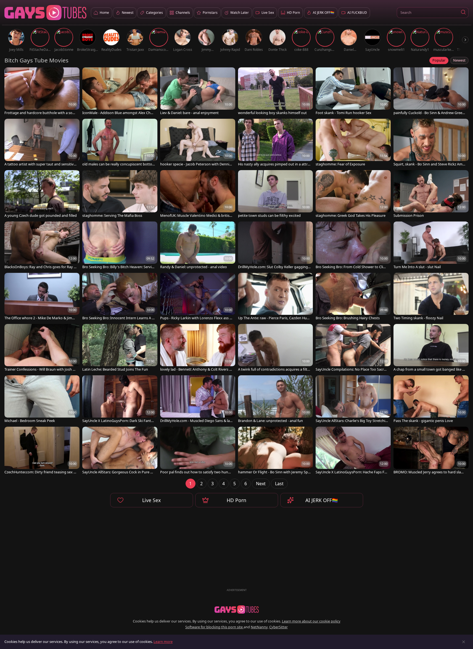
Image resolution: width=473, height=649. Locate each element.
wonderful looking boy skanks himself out (272, 113)
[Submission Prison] (431, 194)
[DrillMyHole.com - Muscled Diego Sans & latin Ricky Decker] (197, 399)
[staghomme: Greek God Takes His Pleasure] (353, 194)
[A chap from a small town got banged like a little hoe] (431, 348)
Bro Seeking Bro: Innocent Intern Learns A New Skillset (118, 318)
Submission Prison (408, 215)
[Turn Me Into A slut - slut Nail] (431, 245)
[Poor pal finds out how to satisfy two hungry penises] (197, 451)
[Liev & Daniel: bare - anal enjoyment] (197, 91)
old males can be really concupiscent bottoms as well (117, 164)
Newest (459, 60)
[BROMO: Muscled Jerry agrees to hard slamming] (431, 451)
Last (279, 484)
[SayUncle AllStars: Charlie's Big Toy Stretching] (353, 399)
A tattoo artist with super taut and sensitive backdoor (40, 164)
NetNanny (259, 626)
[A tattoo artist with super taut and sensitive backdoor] (42, 143)
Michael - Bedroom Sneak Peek (29, 421)
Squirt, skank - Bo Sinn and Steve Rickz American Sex (429, 164)
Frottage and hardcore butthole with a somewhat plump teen (40, 113)
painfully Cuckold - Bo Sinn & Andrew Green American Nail (428, 113)
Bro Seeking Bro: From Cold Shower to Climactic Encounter (352, 267)
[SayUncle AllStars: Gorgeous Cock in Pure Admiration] (119, 451)
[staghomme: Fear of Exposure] (353, 143)
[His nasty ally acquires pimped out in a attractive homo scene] (275, 143)
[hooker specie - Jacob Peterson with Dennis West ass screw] (197, 143)
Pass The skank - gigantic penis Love (423, 421)
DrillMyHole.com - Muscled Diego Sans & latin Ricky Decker (196, 421)
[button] (463, 12)
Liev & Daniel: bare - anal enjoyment (189, 113)
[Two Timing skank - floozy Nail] (431, 297)
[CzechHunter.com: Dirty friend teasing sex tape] (42, 451)
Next (261, 484)
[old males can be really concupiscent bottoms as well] (119, 143)
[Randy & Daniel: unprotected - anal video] (197, 245)
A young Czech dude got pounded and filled (40, 215)
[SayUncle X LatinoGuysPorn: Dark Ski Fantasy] (119, 399)
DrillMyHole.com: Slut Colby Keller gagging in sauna (274, 267)
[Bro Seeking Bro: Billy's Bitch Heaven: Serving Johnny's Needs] (119, 245)
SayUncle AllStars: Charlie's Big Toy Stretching (351, 421)
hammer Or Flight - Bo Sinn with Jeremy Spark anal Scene (274, 472)
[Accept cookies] (464, 642)
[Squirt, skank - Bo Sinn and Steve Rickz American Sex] (431, 143)
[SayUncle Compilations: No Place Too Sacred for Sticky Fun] (353, 348)
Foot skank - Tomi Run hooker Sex (343, 113)
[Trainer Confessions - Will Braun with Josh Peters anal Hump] (42, 348)
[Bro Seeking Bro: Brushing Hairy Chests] (353, 297)
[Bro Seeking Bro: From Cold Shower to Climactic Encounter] (353, 245)
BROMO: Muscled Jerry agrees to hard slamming (428, 472)
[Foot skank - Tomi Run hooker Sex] (353, 91)
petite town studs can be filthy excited (269, 215)
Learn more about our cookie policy (311, 621)
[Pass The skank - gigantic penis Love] (431, 399)
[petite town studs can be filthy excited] (275, 194)
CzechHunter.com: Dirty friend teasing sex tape (40, 472)
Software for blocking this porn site (214, 626)
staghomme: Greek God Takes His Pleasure (350, 215)
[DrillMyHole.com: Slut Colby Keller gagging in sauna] (275, 245)
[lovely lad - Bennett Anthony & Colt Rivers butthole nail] (197, 348)
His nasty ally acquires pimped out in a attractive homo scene (274, 164)
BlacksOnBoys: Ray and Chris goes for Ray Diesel (40, 267)
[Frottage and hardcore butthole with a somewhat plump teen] (42, 91)
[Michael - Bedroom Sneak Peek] (42, 399)
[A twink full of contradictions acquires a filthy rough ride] (275, 348)
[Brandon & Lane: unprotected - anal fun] (275, 399)
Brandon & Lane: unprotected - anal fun (270, 421)
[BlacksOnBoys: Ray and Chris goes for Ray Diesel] (42, 245)
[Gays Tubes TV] (237, 609)
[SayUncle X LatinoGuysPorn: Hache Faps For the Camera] (353, 451)
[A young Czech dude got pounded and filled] (42, 194)
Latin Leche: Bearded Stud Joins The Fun (115, 369)
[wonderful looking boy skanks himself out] (275, 91)
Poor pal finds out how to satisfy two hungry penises (196, 472)
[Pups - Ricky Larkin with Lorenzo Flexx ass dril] (197, 297)
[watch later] (11, 74)
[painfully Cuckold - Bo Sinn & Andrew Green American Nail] (431, 91)
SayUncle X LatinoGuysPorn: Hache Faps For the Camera (352, 472)
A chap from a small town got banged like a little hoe (429, 369)
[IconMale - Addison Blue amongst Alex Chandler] (119, 91)
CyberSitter (278, 626)
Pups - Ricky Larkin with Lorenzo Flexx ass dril (196, 318)
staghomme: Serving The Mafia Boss (112, 215)
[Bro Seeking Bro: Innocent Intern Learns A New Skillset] (119, 297)
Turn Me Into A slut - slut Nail (417, 267)
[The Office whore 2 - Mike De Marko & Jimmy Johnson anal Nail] (42, 297)
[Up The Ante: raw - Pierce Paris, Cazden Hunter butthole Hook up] (275, 297)
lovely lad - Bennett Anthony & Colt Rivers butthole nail (195, 369)
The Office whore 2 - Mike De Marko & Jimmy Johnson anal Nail (39, 318)
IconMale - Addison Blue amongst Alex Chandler (118, 113)
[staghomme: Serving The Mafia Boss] (119, 194)
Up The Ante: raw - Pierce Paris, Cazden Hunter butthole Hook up (274, 318)
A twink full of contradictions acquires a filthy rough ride (274, 369)
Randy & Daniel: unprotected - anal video (193, 267)
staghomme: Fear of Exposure (340, 164)
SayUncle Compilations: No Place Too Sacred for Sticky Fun (352, 369)
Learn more (163, 641)
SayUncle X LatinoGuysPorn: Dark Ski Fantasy (118, 421)
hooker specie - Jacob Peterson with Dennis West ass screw (195, 164)
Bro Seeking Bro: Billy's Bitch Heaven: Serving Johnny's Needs (118, 267)
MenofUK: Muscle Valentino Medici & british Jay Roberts (196, 215)
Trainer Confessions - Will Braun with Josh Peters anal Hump (40, 369)
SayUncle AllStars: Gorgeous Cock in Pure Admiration (118, 472)
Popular (438, 60)
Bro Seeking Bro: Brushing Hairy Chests (348, 318)
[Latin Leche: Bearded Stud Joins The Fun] (119, 348)
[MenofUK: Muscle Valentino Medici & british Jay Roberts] (197, 194)
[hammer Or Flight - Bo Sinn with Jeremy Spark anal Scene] (275, 451)
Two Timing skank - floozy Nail (418, 318)
